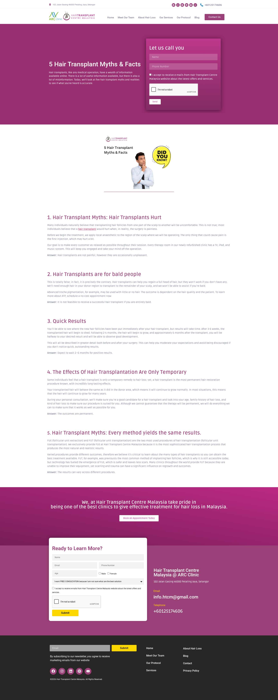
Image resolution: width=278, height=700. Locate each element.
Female (113, 574)
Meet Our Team (126, 17)
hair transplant (87, 229)
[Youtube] (191, 5)
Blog (197, 17)
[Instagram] (178, 5)
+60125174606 (168, 611)
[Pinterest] (182, 5)
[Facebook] (173, 5)
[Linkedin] (186, 5)
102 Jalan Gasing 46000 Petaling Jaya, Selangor (181, 581)
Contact (187, 663)
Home (110, 17)
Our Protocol (184, 17)
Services (151, 670)
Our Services (166, 17)
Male (104, 574)
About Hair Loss (147, 17)
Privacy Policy (191, 670)
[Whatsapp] (195, 5)
